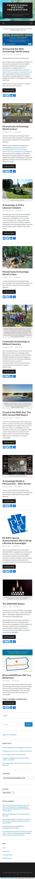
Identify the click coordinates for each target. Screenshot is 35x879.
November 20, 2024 (8, 210)
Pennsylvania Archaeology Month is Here (15, 273)
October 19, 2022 (7, 347)
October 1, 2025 (7, 132)
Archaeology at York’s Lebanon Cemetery (13, 206)
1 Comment (18, 418)
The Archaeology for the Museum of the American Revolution (16, 764)
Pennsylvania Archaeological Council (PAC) (17, 151)
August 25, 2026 (7, 54)
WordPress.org (6, 858)
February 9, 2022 (7, 418)
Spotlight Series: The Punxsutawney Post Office (16, 834)
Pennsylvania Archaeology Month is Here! (15, 127)
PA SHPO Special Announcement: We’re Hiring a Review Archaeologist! (16, 541)
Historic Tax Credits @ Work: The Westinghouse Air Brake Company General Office (16, 821)
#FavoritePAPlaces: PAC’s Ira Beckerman (16, 676)
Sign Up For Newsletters (9, 734)
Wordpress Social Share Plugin (9, 878)
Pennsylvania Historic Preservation (17, 7)
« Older (4, 715)
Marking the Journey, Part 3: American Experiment (17, 751)
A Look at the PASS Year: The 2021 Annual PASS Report (16, 413)
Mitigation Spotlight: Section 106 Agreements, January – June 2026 (15, 759)
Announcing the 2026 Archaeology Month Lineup (15, 50)
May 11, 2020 (6, 680)
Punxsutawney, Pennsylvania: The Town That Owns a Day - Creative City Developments (17, 832)
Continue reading (9, 90)
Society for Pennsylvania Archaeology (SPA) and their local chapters (16, 70)
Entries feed (5, 851)
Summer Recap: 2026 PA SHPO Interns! (14, 754)
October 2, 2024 (7, 277)
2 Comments (18, 347)
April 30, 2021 (6, 546)
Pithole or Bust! (7, 810)
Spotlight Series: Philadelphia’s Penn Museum (13, 827)
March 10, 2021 (7, 606)
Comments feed (7, 855)
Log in (4, 848)
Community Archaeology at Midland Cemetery (16, 343)
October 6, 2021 (7, 486)
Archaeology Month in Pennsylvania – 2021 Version (16, 482)
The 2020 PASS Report (13, 603)
